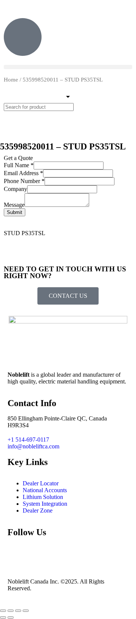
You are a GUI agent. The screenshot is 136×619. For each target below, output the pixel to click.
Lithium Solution (43, 497)
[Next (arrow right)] (11, 617)
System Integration (45, 503)
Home (11, 80)
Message (14, 205)
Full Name (19, 165)
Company (15, 189)
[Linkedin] (57, 553)
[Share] (18, 611)
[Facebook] (37, 553)
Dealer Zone (38, 510)
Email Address (23, 173)
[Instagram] (17, 553)
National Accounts (45, 490)
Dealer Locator (41, 483)
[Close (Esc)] (26, 611)
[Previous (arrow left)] (3, 617)
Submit (14, 212)
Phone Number (24, 181)
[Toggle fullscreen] (11, 611)
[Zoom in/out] (3, 611)
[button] (68, 67)
